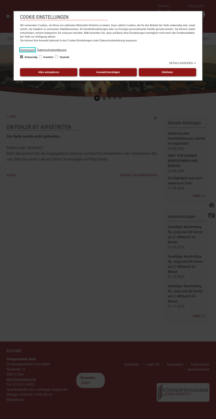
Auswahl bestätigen (108, 72)
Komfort (48, 57)
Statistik (64, 57)
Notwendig (31, 57)
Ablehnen (167, 72)
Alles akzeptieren (48, 72)
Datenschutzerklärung (51, 50)
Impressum (27, 50)
